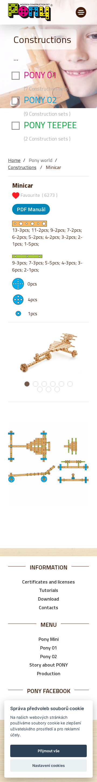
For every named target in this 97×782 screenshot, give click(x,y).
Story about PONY (48, 664)
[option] (48, 354)
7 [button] (40, 389)
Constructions (22, 167)
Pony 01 (48, 647)
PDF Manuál (31, 209)
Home (14, 160)
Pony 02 (48, 656)
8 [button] (48, 389)
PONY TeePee (51, 131)
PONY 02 (47, 106)
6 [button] (70, 384)
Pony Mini (49, 639)
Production (48, 673)
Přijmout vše (49, 751)
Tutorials (48, 590)
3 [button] (44, 384)
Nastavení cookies (48, 765)
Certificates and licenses (48, 581)
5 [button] (61, 384)
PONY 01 (47, 81)
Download (48, 598)
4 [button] (53, 384)
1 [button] (27, 384)
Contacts (48, 607)
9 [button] (57, 389)
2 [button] (35, 384)
